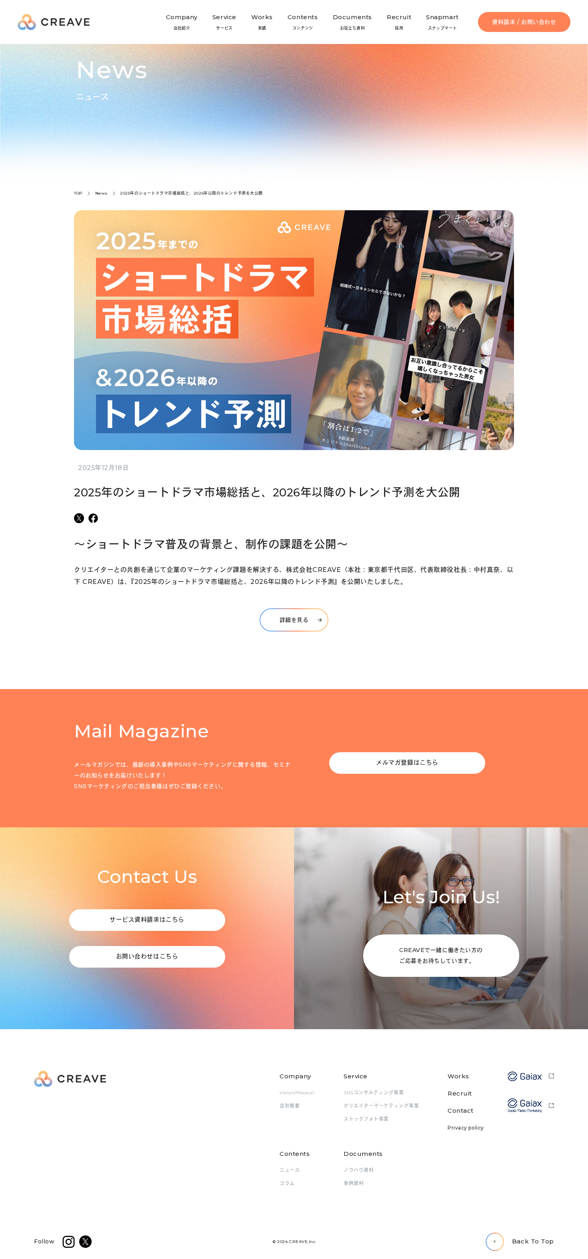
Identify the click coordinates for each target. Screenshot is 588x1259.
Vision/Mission (297, 1093)
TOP (78, 193)
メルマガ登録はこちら (407, 762)
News (101, 193)
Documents (363, 1153)
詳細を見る (294, 620)
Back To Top (533, 1241)
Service (356, 1076)
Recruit (460, 1093)
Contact (461, 1110)
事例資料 (354, 1183)
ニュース (290, 1170)
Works (458, 1076)
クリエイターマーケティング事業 (381, 1106)
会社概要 (290, 1106)
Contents (295, 1153)
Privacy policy (466, 1128)
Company (295, 1076)
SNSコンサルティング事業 (374, 1093)
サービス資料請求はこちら (147, 919)
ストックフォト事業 (366, 1119)
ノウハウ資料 (359, 1170)
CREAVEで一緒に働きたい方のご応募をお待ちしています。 (441, 955)
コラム (287, 1183)
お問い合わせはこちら (147, 956)
